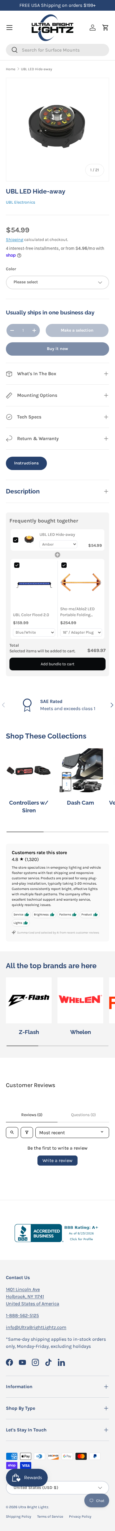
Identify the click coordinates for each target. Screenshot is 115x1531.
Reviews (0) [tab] (31, 1114)
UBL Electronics (20, 202)
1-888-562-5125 (22, 1315)
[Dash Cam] (80, 771)
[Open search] (12, 1132)
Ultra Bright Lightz (33, 1507)
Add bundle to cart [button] (57, 664)
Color (11, 268)
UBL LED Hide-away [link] (57, 534)
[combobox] (57, 50)
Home (10, 69)
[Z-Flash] (29, 1000)
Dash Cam (80, 802)
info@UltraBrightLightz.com (36, 1327)
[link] (29, 540)
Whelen (80, 1032)
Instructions (26, 463)
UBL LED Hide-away (36, 69)
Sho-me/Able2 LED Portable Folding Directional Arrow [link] (77, 612)
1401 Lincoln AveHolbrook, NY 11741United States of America (32, 1296)
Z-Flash (29, 1032)
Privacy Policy (80, 1516)
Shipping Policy (18, 1516)
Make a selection (77, 330)
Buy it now (57, 348)
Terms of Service (50, 1516)
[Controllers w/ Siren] (28, 771)
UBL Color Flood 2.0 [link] (31, 614)
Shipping (14, 239)
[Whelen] (80, 1000)
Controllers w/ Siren (28, 806)
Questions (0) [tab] (83, 1114)
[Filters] (27, 1132)
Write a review (57, 1160)
